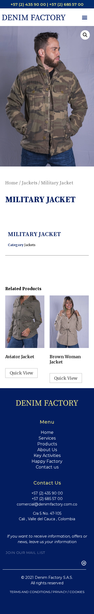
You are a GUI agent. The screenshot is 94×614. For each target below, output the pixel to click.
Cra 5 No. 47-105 (47, 513)
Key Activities (47, 455)
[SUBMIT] (81, 563)
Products (47, 443)
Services (47, 438)
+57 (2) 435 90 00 (47, 493)
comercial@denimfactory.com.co (47, 504)
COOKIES (76, 592)
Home (11, 183)
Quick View (21, 373)
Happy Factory (47, 461)
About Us (47, 449)
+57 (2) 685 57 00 (47, 498)
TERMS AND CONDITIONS (30, 592)
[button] (84, 17)
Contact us (47, 467)
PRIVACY (60, 592)
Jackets (29, 183)
